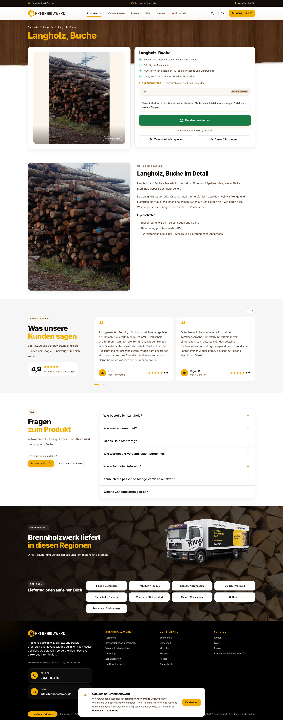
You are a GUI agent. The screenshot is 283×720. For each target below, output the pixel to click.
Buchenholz (166, 637)
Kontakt (160, 13)
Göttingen (234, 597)
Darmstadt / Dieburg (106, 597)
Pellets (163, 658)
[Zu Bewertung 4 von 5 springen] (105, 384)
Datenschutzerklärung (105, 710)
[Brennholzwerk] (46, 13)
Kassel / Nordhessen (192, 585)
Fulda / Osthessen (106, 585)
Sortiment (110, 637)
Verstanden (191, 702)
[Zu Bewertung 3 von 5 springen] (103, 384)
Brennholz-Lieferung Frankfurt (230, 653)
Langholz (48, 27)
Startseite (33, 27)
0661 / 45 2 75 (244, 13)
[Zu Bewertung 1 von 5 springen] (96, 384)
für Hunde (180, 13)
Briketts (164, 653)
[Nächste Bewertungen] (251, 310)
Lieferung (110, 653)
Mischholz (165, 648)
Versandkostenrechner (117, 648)
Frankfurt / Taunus (149, 585)
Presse (135, 13)
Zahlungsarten (113, 658)
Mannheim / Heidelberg (106, 608)
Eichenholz (165, 642)
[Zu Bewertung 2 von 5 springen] (101, 384)
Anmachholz (166, 664)
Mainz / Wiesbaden (192, 597)
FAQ (147, 13)
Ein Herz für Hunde (115, 664)
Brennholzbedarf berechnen (120, 642)
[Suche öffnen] (212, 13)
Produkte (92, 13)
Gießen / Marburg (235, 585)
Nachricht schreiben (70, 463)
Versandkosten (116, 13)
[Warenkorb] (222, 13)
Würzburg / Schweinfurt (149, 597)
